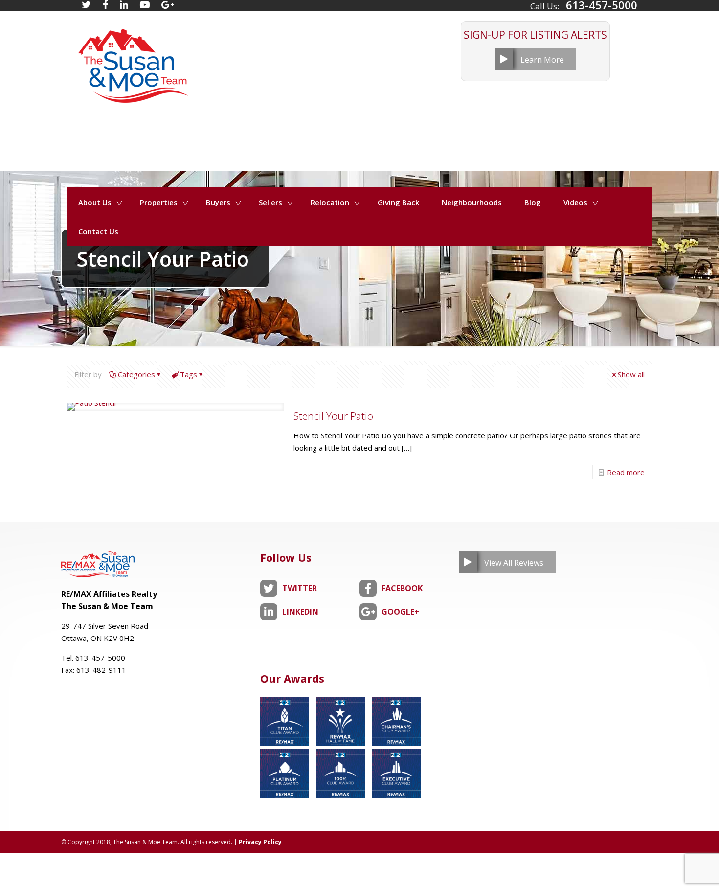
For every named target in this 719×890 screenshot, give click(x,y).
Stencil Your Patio (333, 416)
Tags (188, 374)
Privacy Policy (260, 842)
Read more (626, 472)
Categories (136, 374)
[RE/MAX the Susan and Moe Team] (132, 61)
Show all (631, 374)
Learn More (542, 59)
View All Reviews (513, 562)
